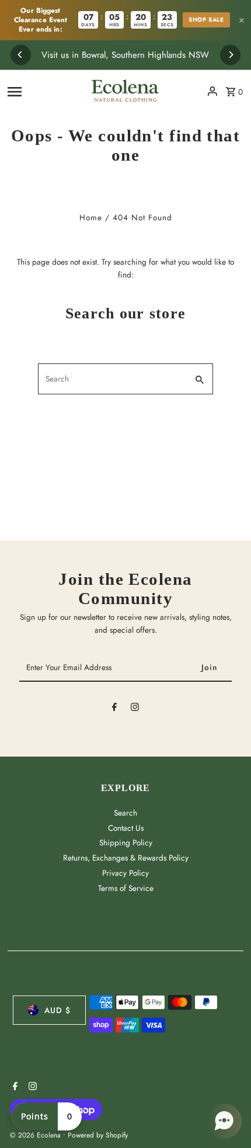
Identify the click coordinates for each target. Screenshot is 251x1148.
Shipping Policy (125, 842)
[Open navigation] (42, 91)
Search (125, 812)
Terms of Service (126, 888)
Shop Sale (206, 19)
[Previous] (21, 54)
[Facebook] (114, 709)
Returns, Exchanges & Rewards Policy (126, 857)
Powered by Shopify (98, 1135)
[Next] (230, 54)
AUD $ (57, 1010)
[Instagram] (135, 709)
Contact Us (126, 828)
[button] (224, 1121)
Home (90, 217)
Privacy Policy (125, 873)
